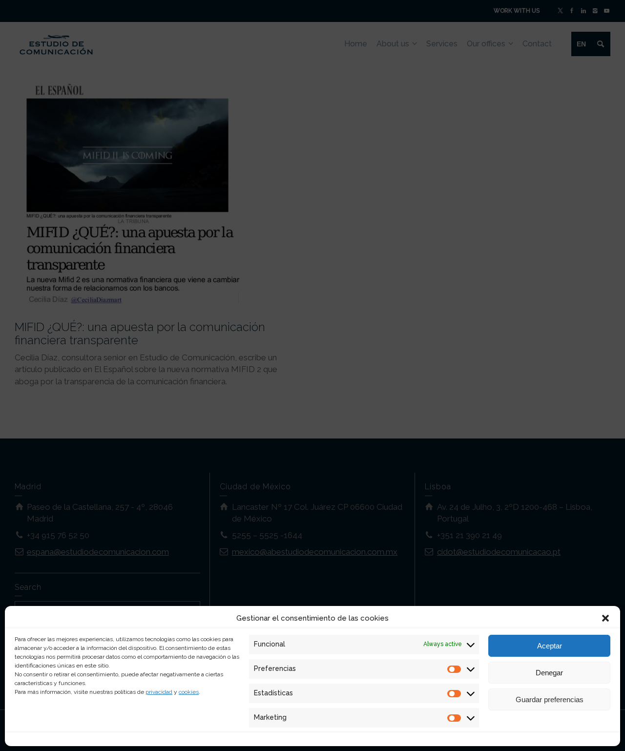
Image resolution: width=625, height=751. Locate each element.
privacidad (159, 691)
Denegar (549, 672)
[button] (605, 618)
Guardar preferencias (549, 699)
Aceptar (549, 646)
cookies (189, 691)
